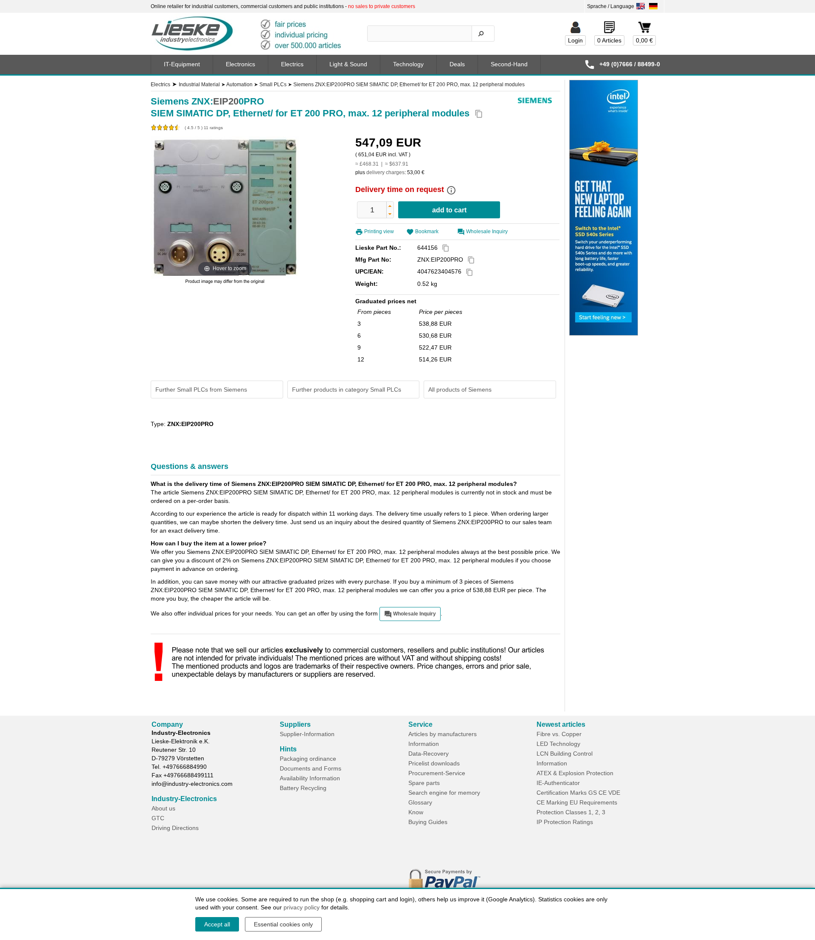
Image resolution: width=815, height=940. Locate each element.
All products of (460, 389)
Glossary (420, 802)
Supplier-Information (307, 734)
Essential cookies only (283, 924)
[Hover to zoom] (225, 206)
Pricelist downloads (434, 763)
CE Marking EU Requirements (577, 802)
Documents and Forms (310, 768)
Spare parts (424, 782)
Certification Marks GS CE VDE (578, 792)
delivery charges (385, 172)
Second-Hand (509, 64)
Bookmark (426, 231)
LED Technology (558, 743)
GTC (158, 818)
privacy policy (302, 907)
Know (415, 812)
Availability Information (310, 778)
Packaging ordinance (308, 758)
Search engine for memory (444, 792)
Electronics (240, 64)
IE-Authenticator (558, 782)
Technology (408, 64)
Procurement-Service (436, 773)
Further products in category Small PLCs (346, 389)
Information (423, 743)
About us (163, 808)
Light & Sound (348, 64)
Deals (457, 64)
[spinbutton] (372, 209)
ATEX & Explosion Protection (575, 773)
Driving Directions (175, 827)
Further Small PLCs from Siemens (201, 389)
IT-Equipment (182, 64)
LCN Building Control (565, 753)
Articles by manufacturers (442, 734)
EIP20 (226, 101)
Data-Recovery (428, 753)
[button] (389, 206)
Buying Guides (427, 822)
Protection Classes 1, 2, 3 (571, 812)
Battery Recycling (303, 788)
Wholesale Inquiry (487, 231)
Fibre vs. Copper (559, 734)
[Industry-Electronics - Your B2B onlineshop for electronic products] (250, 34)
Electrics (292, 64)
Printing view (379, 231)
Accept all (217, 924)
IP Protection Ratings (565, 822)
